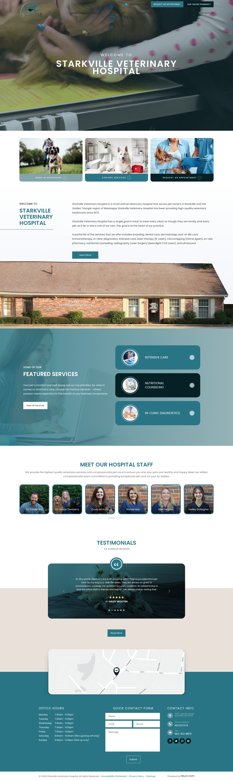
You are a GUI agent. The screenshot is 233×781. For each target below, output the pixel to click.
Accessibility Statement (114, 776)
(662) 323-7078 (138, 4)
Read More (116, 633)
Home (75, 13)
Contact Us (206, 13)
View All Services (35, 405)
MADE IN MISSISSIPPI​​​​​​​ (49, 177)
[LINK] (23, 485)
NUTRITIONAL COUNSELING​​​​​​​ (154, 385)
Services (118, 13)
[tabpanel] (34, 499)
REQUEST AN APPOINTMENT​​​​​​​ (180, 177)
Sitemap (150, 776)
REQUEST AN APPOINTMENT (167, 4)
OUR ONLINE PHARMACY (199, 4)
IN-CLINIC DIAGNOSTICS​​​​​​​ (162, 413)
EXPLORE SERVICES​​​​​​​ (114, 177)
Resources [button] (177, 13)
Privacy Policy (136, 776)
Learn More (85, 255)
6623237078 (181, 725)
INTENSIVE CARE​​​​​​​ (156, 357)
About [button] (95, 13)
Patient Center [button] (146, 13)
